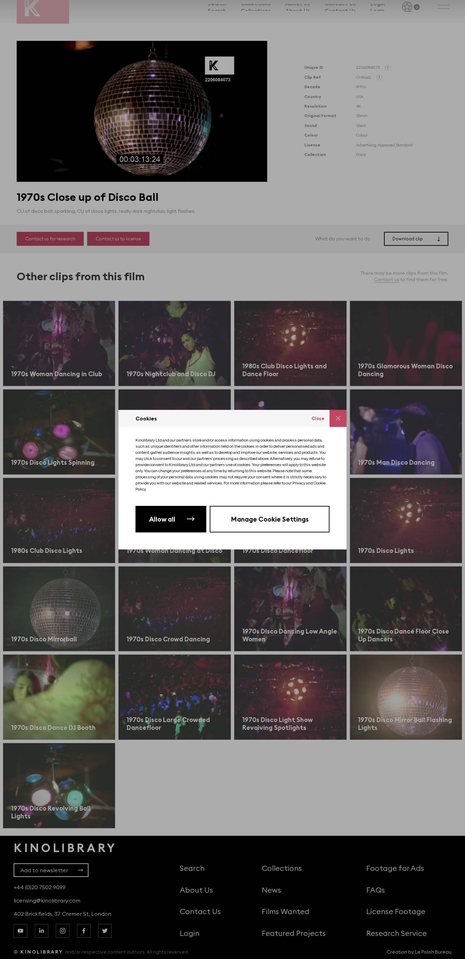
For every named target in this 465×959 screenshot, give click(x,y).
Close (317, 418)
